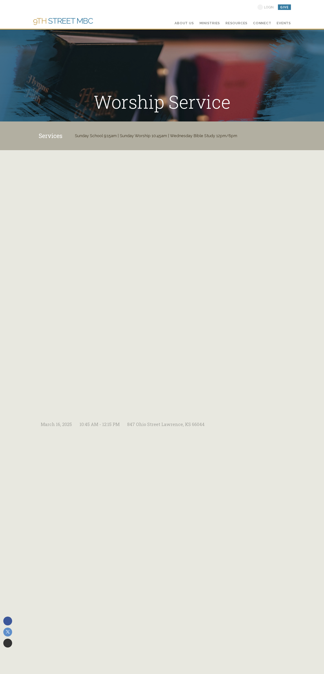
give (284, 7)
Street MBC (63, 20)
